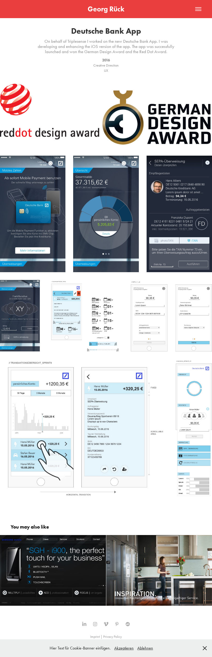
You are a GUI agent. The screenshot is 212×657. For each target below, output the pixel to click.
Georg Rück (106, 9)
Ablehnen (145, 648)
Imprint (95, 636)
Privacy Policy (112, 636)
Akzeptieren (124, 648)
